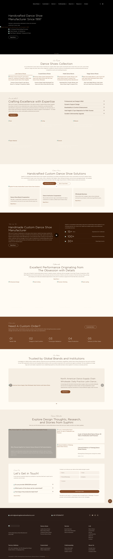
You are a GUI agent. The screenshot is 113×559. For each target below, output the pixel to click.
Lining (43, 122)
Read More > (57, 279)
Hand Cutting (39, 307)
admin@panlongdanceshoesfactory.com (22, 515)
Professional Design (16, 307)
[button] (55, 403)
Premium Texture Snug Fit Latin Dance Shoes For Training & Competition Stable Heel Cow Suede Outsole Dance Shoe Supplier (19, 83)
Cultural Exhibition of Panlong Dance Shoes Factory (88, 448)
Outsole (60, 143)
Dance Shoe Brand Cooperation (20, 197)
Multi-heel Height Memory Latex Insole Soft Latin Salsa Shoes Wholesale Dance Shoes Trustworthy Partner (93, 83)
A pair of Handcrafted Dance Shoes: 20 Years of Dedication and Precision (89, 434)
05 (89, 338)
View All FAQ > (17, 495)
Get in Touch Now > (63, 183)
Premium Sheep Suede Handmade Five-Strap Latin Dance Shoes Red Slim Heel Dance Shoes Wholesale (44, 83)
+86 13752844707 (58, 515)
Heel (10, 122)
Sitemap (47, 556)
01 (11, 338)
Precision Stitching (64, 307)
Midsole (76, 122)
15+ (69, 231)
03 (50, 338)
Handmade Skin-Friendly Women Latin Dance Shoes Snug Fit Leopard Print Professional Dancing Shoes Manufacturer (69, 83)
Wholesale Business (81, 194)
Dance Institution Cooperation (52, 195)
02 (31, 338)
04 (70, 338)
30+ (69, 241)
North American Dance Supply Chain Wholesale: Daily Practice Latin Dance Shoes (78, 380)
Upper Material (14, 143)
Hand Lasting (87, 307)
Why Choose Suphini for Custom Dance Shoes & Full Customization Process (31, 447)
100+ (70, 236)
